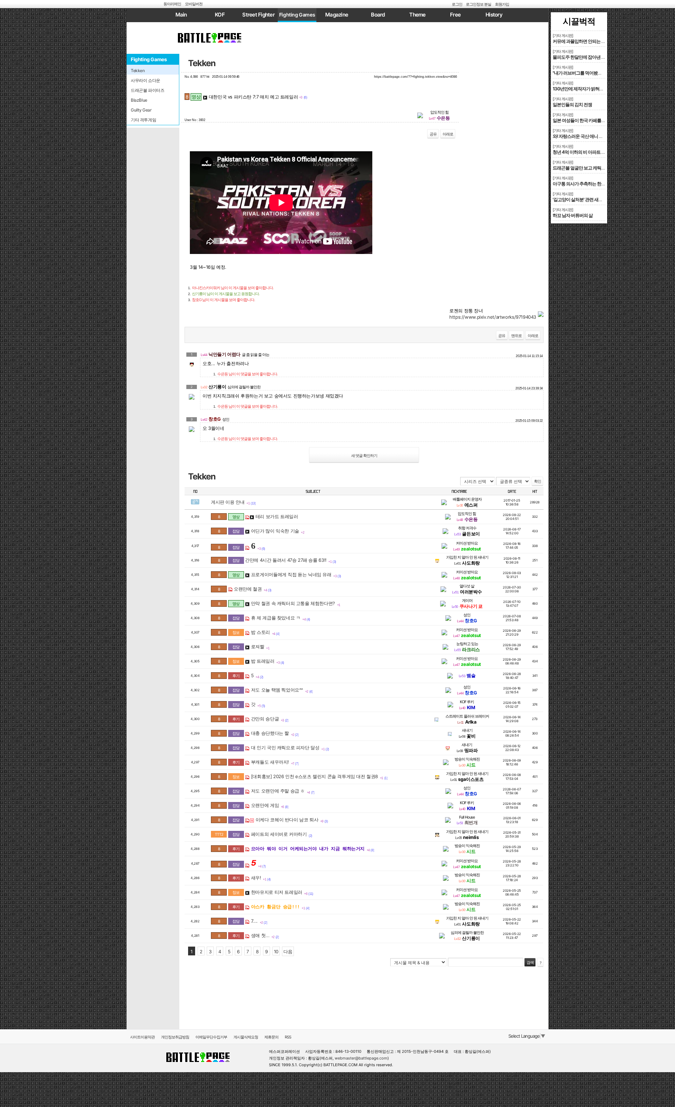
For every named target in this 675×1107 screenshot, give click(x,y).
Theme (417, 14)
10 (276, 951)
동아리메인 (172, 3)
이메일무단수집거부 (211, 1037)
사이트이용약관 (142, 1037)
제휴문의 (271, 1037)
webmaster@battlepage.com (361, 1058)
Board (378, 14)
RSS (288, 1037)
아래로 (448, 134)
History (494, 14)
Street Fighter (258, 14)
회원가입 (502, 4)
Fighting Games (297, 15)
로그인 (457, 4)
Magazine (336, 14)
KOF (220, 14)
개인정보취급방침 (175, 1037)
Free (455, 14)
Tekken (202, 63)
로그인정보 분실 (478, 4)
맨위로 (516, 335)
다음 (287, 951)
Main (181, 14)
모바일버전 (193, 3)
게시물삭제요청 (245, 1037)
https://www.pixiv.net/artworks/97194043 (492, 317)
